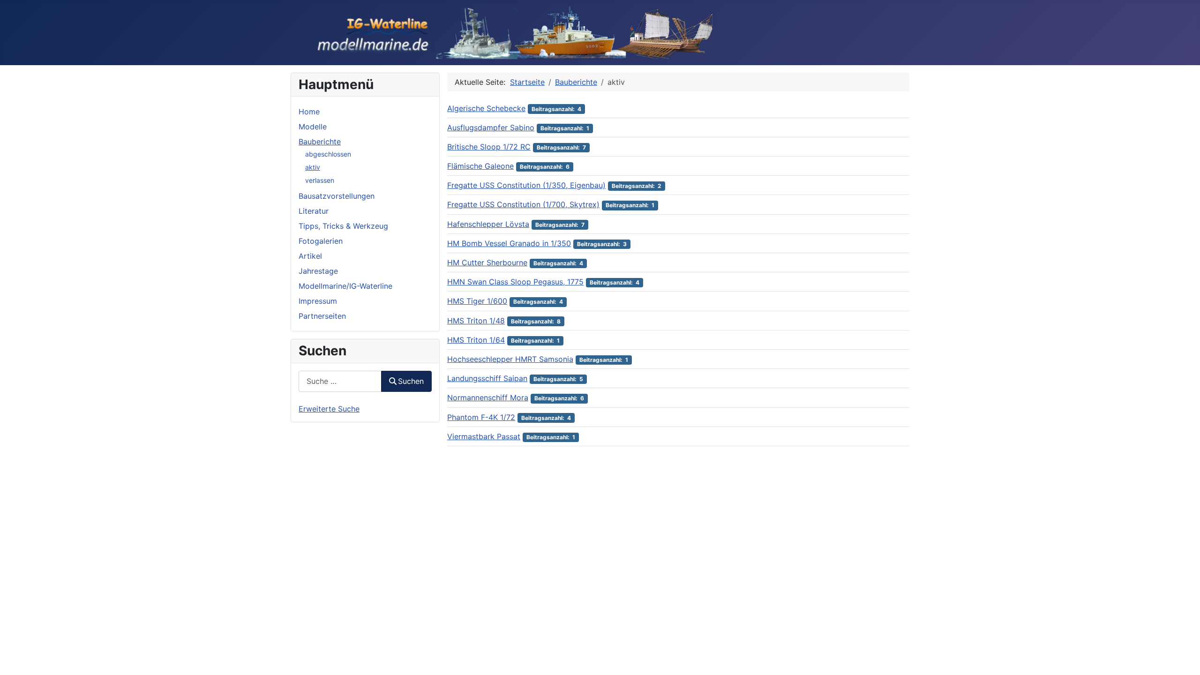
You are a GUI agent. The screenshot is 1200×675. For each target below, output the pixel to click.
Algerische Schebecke (486, 108)
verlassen (319, 180)
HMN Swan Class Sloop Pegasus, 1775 (515, 281)
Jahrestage (318, 271)
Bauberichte (320, 141)
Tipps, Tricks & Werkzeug (343, 226)
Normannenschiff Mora (487, 397)
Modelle (313, 126)
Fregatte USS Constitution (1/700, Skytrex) (523, 204)
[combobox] (340, 381)
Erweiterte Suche (329, 408)
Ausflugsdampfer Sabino (490, 127)
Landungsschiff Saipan (487, 378)
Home (309, 111)
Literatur (314, 211)
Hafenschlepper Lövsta (488, 224)
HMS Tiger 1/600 (477, 301)
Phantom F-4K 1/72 (481, 417)
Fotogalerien (321, 241)
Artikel (310, 256)
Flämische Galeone (480, 166)
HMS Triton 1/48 (476, 320)
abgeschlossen (328, 154)
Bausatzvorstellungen (337, 196)
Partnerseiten (322, 316)
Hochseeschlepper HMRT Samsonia (510, 359)
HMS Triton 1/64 (476, 340)
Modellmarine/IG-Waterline (345, 286)
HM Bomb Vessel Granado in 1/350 (509, 243)
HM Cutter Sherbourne (487, 262)
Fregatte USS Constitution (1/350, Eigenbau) (526, 185)
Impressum (318, 301)
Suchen (411, 381)
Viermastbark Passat (483, 436)
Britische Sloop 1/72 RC (489, 146)
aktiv (312, 167)
